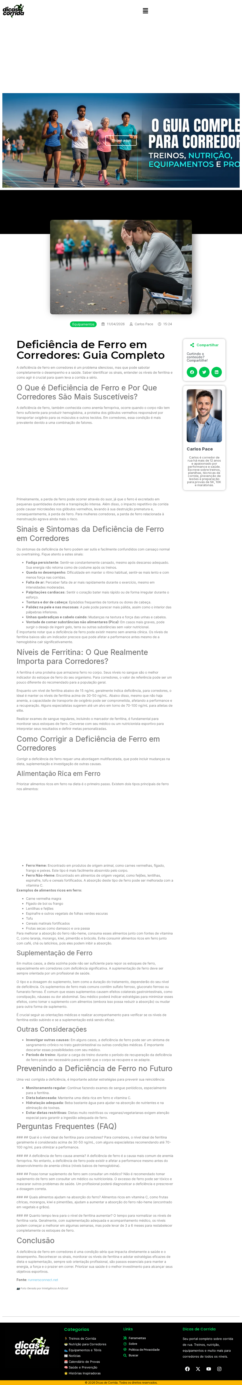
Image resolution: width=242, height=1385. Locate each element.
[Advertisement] (121, 56)
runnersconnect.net (43, 1280)
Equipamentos (83, 324)
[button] (145, 11)
